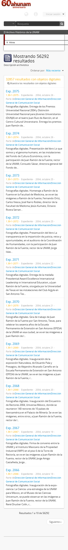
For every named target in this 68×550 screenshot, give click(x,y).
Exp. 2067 (12, 428)
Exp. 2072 (12, 217)
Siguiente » (55, 522)
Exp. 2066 (12, 470)
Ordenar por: (37, 70)
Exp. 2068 (12, 386)
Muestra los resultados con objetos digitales (32, 83)
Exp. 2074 (12, 133)
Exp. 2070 (12, 302)
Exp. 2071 (12, 259)
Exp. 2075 (12, 91)
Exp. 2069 (12, 344)
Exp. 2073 (12, 175)
